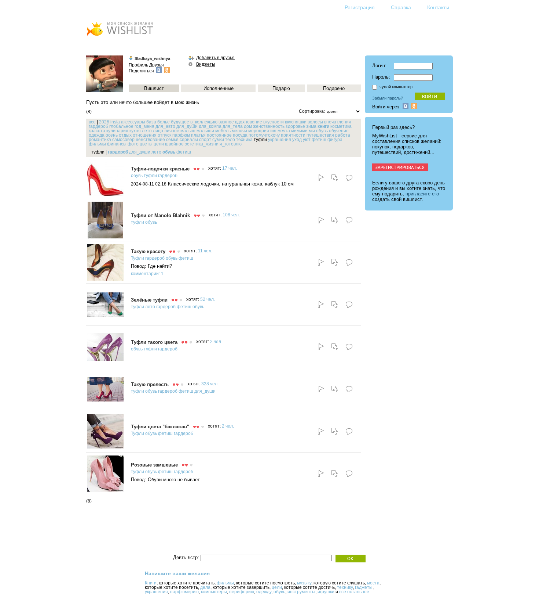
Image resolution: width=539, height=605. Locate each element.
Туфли (137, 258)
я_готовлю (231, 144)
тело (230, 139)
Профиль (138, 65)
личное (171, 131)
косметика (341, 126)
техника (244, 139)
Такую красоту (148, 251)
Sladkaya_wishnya (152, 58)
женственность (269, 126)
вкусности (273, 122)
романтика (100, 139)
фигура (334, 139)
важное (226, 122)
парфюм (181, 135)
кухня (135, 131)
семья (172, 139)
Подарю (281, 88)
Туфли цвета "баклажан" (160, 426)
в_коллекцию (203, 122)
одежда (96, 135)
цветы (146, 144)
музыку (304, 583)
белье (163, 122)
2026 (104, 122)
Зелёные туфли (149, 300)
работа (342, 135)
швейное (174, 144)
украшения (279, 139)
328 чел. (210, 384)
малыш (187, 131)
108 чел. (231, 215)
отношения (145, 135)
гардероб (98, 126)
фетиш (319, 139)
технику (345, 587)
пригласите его (422, 194)
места (373, 583)
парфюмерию (184, 592)
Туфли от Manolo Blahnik (160, 215)
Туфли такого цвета (154, 342)
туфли (150, 175)
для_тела (233, 126)
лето (147, 131)
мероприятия (262, 131)
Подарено (334, 88)
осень (112, 135)
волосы (315, 122)
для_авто (165, 126)
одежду (263, 592)
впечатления (337, 122)
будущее (180, 122)
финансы (116, 144)
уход (297, 139)
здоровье (295, 126)
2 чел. (216, 341)
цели (159, 144)
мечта (284, 131)
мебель (223, 131)
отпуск (164, 135)
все (92, 122)
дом (248, 126)
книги (323, 126)
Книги (151, 583)
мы (312, 131)
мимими (299, 131)
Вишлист (154, 88)
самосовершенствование (138, 139)
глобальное (121, 126)
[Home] (119, 37)
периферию (241, 592)
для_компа (210, 126)
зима (311, 126)
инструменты (301, 592)
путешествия (320, 135)
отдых (125, 135)
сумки (218, 139)
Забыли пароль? (387, 98)
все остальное (354, 592)
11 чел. (205, 251)
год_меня (144, 126)
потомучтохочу (264, 135)
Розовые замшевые (154, 465)
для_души (187, 126)
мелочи (239, 131)
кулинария (117, 131)
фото (133, 144)
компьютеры (214, 592)
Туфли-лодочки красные (160, 169)
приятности (293, 135)
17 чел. (229, 168)
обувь (322, 131)
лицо (158, 131)
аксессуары (133, 122)
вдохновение (248, 122)
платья (198, 135)
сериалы (189, 139)
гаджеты (364, 587)
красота (97, 131)
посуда (240, 135)
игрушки (326, 592)
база (151, 122)
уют (307, 139)
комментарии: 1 (147, 273)
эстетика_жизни (202, 144)
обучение (339, 131)
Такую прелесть (150, 384)
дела (205, 587)
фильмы (97, 144)
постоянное (219, 135)
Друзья (156, 65)
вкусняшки (296, 122)
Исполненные (218, 88)
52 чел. (207, 299)
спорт (205, 139)
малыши (205, 131)
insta (115, 122)
